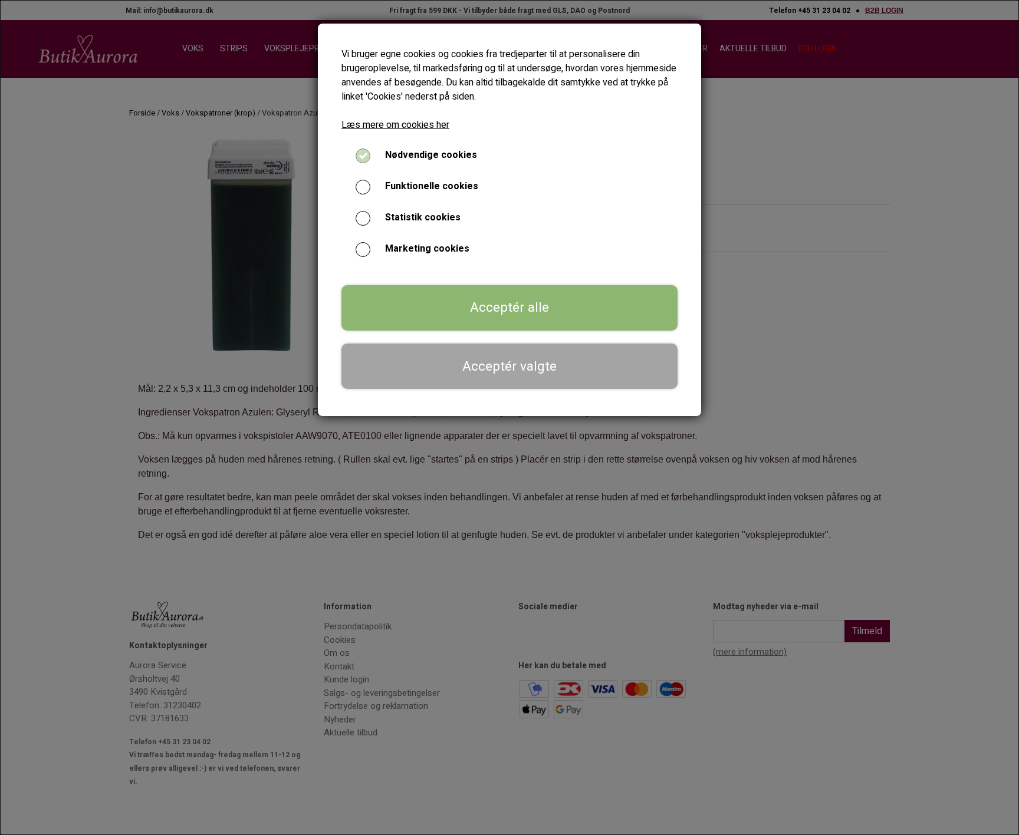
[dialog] (509, 417)
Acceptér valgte (509, 366)
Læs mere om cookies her (395, 125)
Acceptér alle (509, 307)
